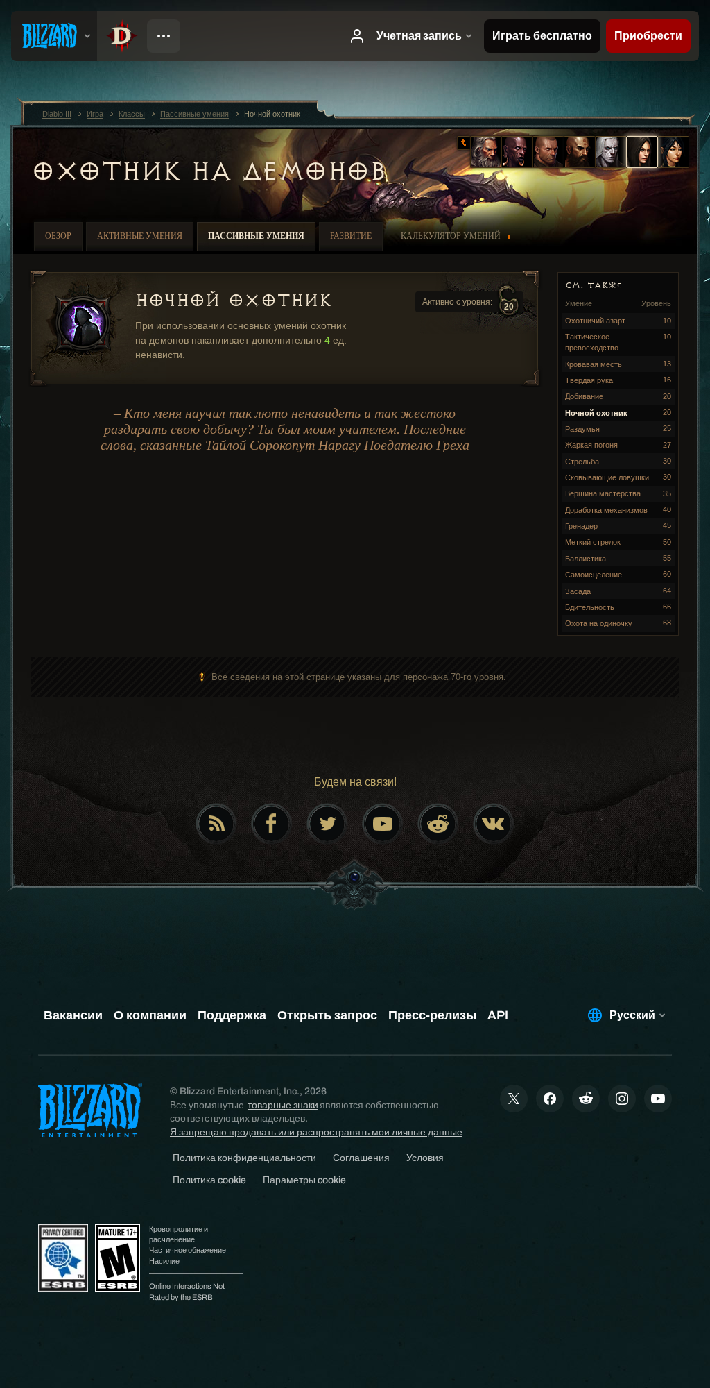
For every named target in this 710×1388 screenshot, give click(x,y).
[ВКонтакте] (493, 824)
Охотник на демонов (208, 171)
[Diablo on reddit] (438, 824)
